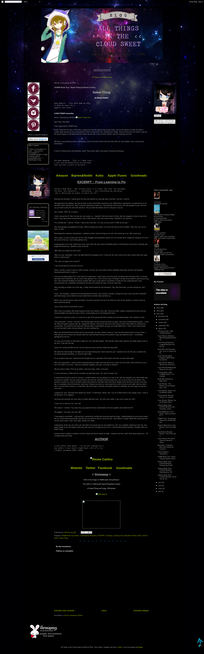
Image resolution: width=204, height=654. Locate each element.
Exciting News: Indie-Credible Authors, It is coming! (166, 374)
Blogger (140, 647)
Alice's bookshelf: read (163, 190)
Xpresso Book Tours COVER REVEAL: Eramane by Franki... (166, 463)
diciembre (161, 316)
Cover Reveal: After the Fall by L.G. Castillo (166, 396)
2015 (158, 308)
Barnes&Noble (81, 175)
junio (160, 485)
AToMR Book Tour (68, 535)
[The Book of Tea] (157, 262)
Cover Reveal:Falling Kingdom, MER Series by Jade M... (166, 357)
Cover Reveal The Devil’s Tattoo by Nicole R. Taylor (166, 440)
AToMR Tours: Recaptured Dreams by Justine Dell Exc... (167, 420)
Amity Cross (160, 235)
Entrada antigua (141, 610)
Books (77, 535)
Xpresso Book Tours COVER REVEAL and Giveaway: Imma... (166, 407)
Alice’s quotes (34, 145)
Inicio (104, 610)
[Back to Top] (200, 645)
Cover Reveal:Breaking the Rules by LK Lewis (167, 368)
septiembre (162, 325)
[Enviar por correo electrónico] (82, 532)
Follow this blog (38, 259)
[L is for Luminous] (157, 231)
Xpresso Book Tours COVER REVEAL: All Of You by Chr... (167, 477)
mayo (160, 488)
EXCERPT (101, 535)
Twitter (90, 468)
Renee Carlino (137, 535)
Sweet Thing (63, 538)
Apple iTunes (117, 175)
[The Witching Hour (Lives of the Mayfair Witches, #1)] (156, 247)
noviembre (162, 319)
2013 (158, 314)
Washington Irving (35, 160)
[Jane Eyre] (157, 200)
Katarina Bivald (161, 218)
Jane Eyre (157, 202)
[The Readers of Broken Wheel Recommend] (157, 213)
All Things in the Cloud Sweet (102, 77)
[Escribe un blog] (84, 532)
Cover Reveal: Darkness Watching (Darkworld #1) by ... (167, 337)
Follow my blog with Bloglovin (38, 135)
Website (76, 468)
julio (160, 482)
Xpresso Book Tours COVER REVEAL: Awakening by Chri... (166, 470)
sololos (119, 647)
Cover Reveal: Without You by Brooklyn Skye (167, 401)
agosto (160, 328)
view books (45, 221)
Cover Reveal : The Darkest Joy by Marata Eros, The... (166, 385)
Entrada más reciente (64, 610)
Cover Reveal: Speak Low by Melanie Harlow (166, 391)
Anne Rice (159, 251)
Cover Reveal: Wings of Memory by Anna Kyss (166, 363)
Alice (37, 210)
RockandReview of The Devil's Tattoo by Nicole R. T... (167, 413)
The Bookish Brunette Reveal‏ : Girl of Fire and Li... (167, 433)
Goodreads (139, 175)
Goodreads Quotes (42, 163)
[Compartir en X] (86, 532)
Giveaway (109, 535)
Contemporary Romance (88, 535)
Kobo (100, 175)
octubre (161, 322)
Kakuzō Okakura (162, 266)
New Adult (127, 535)
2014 (158, 311)
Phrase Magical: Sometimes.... (163, 453)
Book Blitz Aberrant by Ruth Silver (165, 380)
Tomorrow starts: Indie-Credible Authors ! (165, 332)
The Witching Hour (160, 249)
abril (160, 491)
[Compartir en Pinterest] (91, 532)
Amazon (62, 175)
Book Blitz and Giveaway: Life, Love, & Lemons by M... (167, 351)
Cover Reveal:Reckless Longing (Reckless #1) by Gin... (166, 344)
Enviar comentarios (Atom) (73, 615)
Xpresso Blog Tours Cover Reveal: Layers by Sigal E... (167, 427)
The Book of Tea (159, 264)
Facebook (105, 468)
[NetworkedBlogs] (38, 256)
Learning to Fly (118, 535)
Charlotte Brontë (161, 204)
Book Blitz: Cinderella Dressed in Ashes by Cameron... (166, 447)
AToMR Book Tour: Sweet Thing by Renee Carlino (166, 458)
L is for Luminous (160, 233)
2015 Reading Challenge (38, 207)
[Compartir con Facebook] (88, 532)
